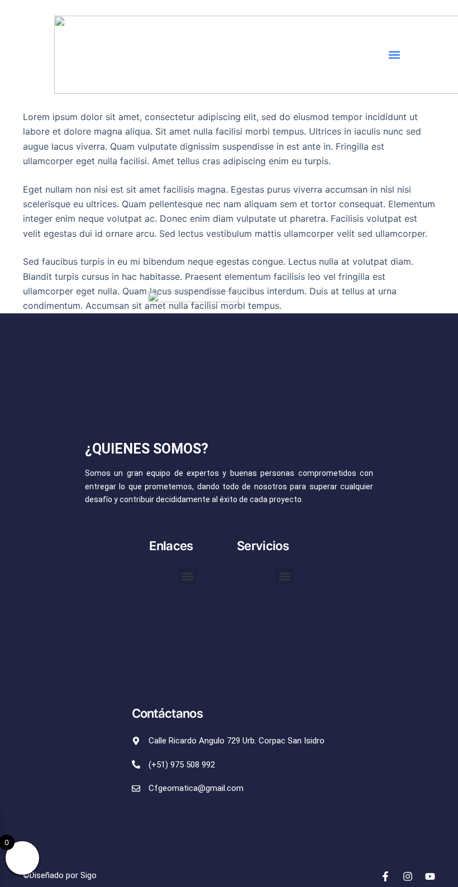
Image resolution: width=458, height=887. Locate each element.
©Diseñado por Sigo (60, 875)
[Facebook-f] (385, 876)
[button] (394, 55)
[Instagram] (408, 876)
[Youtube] (430, 876)
